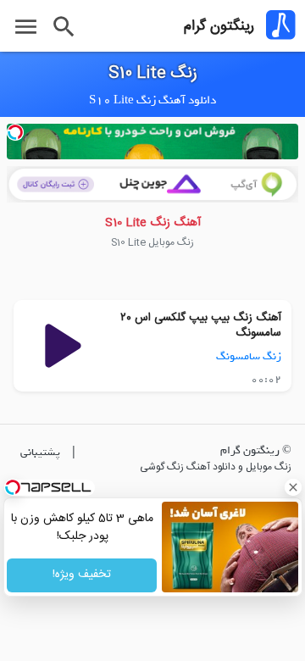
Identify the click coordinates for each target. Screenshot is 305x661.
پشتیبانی (40, 452)
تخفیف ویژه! (82, 575)
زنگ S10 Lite (152, 73)
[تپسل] (15, 132)
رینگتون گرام (219, 26)
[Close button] (292, 487)
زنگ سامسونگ (248, 356)
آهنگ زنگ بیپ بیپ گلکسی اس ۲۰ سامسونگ (200, 325)
